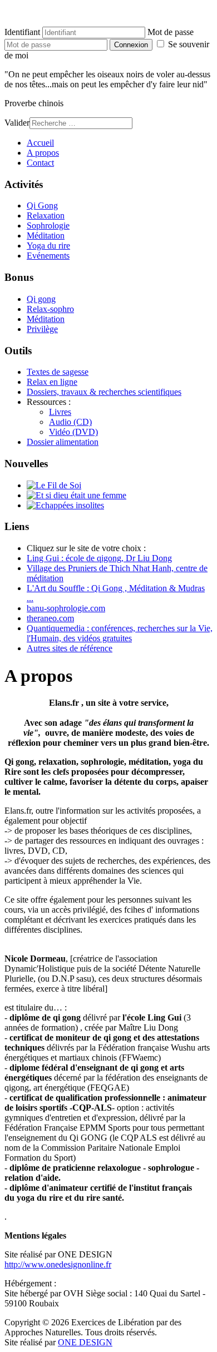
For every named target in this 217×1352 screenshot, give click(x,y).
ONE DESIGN (85, 1342)
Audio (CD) (70, 422)
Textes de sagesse (57, 372)
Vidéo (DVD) (73, 432)
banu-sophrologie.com (66, 608)
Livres (60, 412)
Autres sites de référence (69, 648)
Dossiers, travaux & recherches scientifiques (104, 392)
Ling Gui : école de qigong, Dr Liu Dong (99, 558)
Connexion (131, 45)
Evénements (48, 255)
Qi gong (41, 299)
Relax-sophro (50, 309)
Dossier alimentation (62, 442)
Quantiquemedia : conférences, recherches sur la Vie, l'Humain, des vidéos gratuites (120, 633)
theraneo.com (50, 618)
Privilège (42, 329)
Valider (16, 122)
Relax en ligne (52, 382)
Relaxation (46, 215)
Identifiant (22, 32)
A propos (43, 152)
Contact (40, 162)
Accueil (40, 142)
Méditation (46, 235)
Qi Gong (42, 205)
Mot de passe (170, 32)
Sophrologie (48, 225)
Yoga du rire (48, 245)
